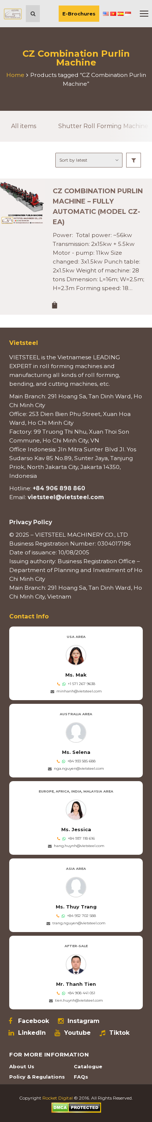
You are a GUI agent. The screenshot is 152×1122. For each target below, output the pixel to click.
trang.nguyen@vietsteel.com (79, 923)
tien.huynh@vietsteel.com (79, 1000)
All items (23, 126)
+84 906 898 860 (59, 488)
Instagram (84, 1021)
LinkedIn (32, 1033)
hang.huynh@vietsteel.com (79, 845)
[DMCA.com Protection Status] (76, 1107)
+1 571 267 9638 (81, 683)
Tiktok (119, 1033)
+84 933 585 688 (82, 761)
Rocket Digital (57, 1098)
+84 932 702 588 (81, 915)
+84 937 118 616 (81, 838)
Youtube (77, 1033)
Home (15, 74)
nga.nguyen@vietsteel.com (79, 768)
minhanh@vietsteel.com (79, 691)
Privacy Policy (30, 522)
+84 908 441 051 (81, 993)
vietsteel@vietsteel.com (66, 497)
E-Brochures (79, 14)
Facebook (33, 1021)
